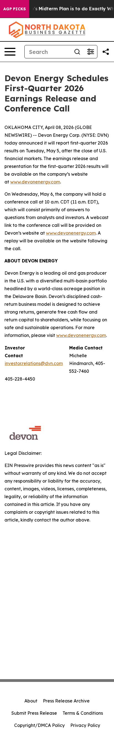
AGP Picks (14, 8)
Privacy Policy (85, 725)
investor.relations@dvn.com (34, 363)
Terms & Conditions (83, 713)
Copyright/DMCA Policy (39, 725)
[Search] (77, 51)
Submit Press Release (34, 713)
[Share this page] (106, 51)
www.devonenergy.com (35, 182)
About (30, 701)
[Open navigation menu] (9, 51)
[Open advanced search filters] (90, 51)
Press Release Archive (66, 701)
